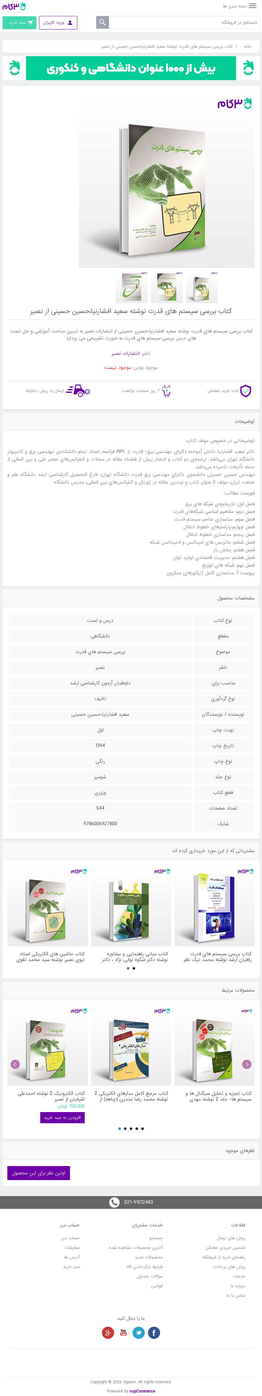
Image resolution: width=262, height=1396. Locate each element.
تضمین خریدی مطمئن (225, 1248)
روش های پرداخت (229, 1267)
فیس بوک (154, 1333)
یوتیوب (123, 1333)
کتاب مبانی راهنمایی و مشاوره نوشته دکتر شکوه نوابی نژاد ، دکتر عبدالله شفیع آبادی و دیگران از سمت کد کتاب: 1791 (131, 957)
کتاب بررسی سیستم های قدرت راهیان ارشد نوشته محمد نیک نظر (217, 957)
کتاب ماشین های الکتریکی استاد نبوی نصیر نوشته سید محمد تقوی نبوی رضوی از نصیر (50, 957)
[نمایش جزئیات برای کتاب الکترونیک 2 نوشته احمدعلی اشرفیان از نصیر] (47, 1046)
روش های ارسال (231, 1238)
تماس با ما (236, 1296)
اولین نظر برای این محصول (38, 1173)
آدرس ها (72, 1257)
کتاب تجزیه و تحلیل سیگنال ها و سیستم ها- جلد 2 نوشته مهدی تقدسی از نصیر (218, 1096)
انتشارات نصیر (126, 353)
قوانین (157, 1286)
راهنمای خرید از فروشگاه (223, 1257)
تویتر (139, 1333)
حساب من (70, 1238)
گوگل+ (108, 1333)
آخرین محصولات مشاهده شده (136, 1248)
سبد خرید (71, 1267)
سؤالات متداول (150, 1276)
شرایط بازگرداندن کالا (145, 1267)
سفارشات (72, 1248)
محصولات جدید (149, 1257)
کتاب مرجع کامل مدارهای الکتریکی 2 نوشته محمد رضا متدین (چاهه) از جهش (131, 1096)
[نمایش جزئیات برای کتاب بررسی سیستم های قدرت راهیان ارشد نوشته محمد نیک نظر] (214, 906)
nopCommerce (142, 1391)
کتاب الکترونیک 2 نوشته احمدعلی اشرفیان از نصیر (51, 1096)
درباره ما (238, 1286)
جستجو (156, 1238)
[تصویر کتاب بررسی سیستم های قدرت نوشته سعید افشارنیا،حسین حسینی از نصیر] (202, 287)
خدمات (239, 1276)
